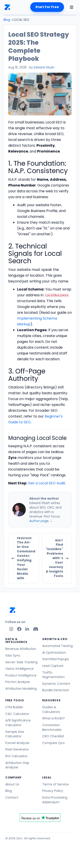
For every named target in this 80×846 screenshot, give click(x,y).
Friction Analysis (17, 682)
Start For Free (47, 7)
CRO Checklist (53, 736)
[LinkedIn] (27, 629)
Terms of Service (55, 784)
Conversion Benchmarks (52, 727)
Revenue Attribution (20, 649)
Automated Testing (57, 646)
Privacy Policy (52, 791)
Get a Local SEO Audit (46, 483)
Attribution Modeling (21, 688)
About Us (12, 784)
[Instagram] (11, 629)
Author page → (41, 521)
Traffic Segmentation (53, 674)
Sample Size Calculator (14, 734)
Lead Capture (52, 666)
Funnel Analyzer (17, 743)
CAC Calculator (17, 714)
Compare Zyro (53, 743)
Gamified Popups (55, 659)
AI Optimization (54, 652)
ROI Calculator (16, 756)
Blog (7, 19)
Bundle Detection (55, 690)
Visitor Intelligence (19, 668)
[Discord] (35, 629)
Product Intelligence (20, 675)
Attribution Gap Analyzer (17, 765)
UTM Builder (14, 707)
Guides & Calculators (51, 709)
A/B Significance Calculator (18, 722)
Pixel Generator (17, 749)
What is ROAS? (53, 718)
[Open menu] (71, 7)
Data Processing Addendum (54, 799)
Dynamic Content (56, 683)
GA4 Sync (12, 655)
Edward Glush (44, 67)
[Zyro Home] (7, 7)
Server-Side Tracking (21, 662)
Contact (11, 797)
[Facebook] (19, 629)
